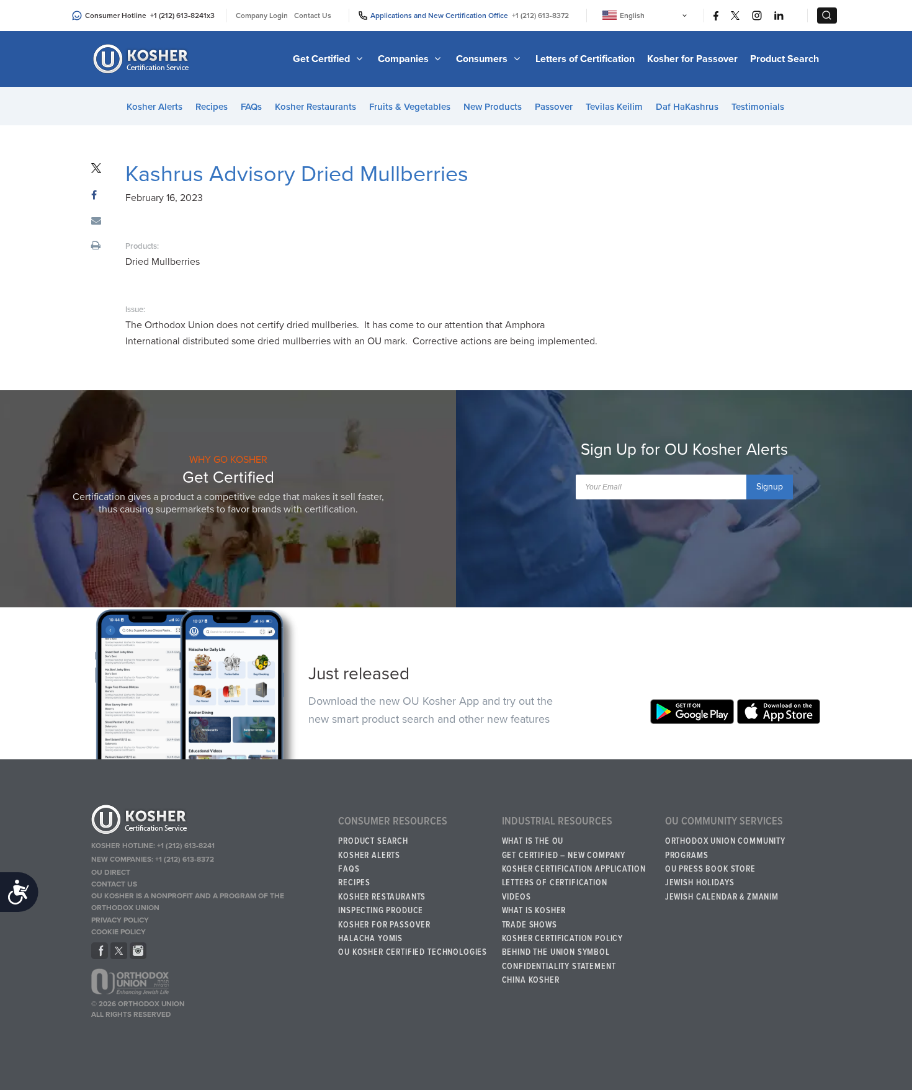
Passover (554, 106)
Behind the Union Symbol (556, 952)
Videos (516, 897)
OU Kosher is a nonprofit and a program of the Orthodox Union (187, 901)
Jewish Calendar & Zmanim (722, 897)
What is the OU (533, 841)
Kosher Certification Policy (563, 938)
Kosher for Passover (692, 59)
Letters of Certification (585, 59)
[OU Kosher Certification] (142, 58)
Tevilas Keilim (614, 106)
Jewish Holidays (700, 882)
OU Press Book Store (710, 869)
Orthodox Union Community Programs (725, 848)
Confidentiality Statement (559, 966)
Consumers (483, 59)
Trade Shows (529, 925)
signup (769, 486)
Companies (404, 59)
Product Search (784, 59)
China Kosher (531, 980)
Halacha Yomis (370, 938)
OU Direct (110, 872)
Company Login (262, 15)
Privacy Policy (120, 920)
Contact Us (312, 15)
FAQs (251, 106)
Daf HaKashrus (687, 106)
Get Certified (322, 59)
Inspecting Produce (380, 910)
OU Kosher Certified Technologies (412, 952)
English (632, 15)
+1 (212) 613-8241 (178, 15)
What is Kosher (534, 910)
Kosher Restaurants (315, 106)
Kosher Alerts (154, 106)
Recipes (211, 106)
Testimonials (757, 106)
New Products (492, 106)
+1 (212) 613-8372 (540, 15)
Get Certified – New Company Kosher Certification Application (574, 862)
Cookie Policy (118, 931)
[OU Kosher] (208, 821)
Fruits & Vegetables (409, 106)
